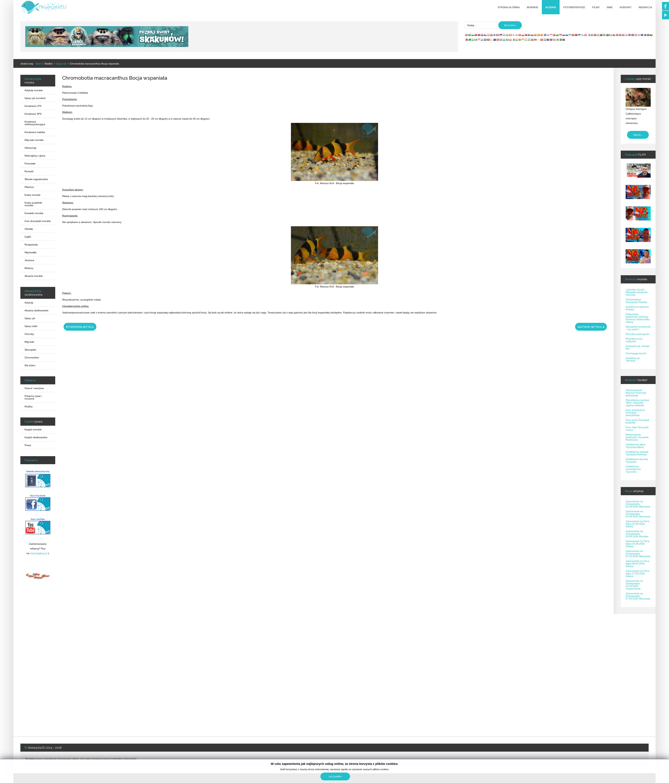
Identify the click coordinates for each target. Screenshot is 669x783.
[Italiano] (510, 34)
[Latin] (491, 39)
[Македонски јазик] (623, 34)
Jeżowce (29, 260)
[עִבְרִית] (548, 34)
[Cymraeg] (614, 34)
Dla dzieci (30, 365)
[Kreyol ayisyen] (642, 34)
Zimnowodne (32, 357)
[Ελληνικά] (504, 34)
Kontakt (626, 7)
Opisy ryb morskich (35, 98)
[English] (466, 34)
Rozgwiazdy (31, 244)
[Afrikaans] (601, 34)
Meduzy (29, 268)
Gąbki (28, 236)
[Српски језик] (560, 34)
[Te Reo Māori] (494, 39)
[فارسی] (598, 34)
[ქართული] (639, 34)
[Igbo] (476, 39)
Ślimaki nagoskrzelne (36, 179)
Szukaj (511, 25)
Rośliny (29, 406)
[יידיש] (626, 34)
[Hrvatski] (482, 34)
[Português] (526, 34)
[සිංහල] (519, 39)
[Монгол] (497, 39)
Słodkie (550, 7)
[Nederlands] (491, 34)
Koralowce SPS (33, 113)
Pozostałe (30, 163)
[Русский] (532, 34)
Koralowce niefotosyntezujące (35, 123)
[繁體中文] (479, 34)
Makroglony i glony (35, 155)
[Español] (535, 34)
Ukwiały (29, 228)
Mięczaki (29, 341)
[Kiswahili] (607, 34)
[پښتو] (548, 39)
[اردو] (645, 34)
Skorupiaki (30, 349)
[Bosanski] (651, 34)
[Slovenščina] (566, 34)
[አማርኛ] (532, 39)
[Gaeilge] (610, 34)
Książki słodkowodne (36, 437)
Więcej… (638, 135)
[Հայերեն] (629, 34)
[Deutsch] (501, 34)
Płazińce (29, 187)
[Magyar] (585, 34)
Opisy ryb (30, 318)
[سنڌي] (560, 39)
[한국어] (516, 34)
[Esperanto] (469, 39)
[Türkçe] (595, 34)
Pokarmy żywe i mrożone (33, 397)
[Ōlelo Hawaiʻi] (535, 39)
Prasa (28, 445)
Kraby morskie (32, 194)
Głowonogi (30, 147)
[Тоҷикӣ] (526, 39)
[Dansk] (488, 34)
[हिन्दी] (507, 34)
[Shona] (557, 39)
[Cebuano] (466, 39)
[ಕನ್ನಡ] (482, 39)
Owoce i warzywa (34, 388)
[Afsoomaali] (501, 39)
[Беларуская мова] (617, 34)
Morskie (532, 7)
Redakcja (645, 7)
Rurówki (29, 171)
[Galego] (582, 34)
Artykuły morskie (34, 90)
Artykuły (29, 302)
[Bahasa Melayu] (604, 34)
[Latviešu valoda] (554, 34)
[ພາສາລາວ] (488, 39)
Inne (610, 7)
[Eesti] (579, 34)
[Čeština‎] (485, 34)
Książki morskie (33, 429)
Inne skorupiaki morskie (38, 221)
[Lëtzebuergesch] (545, 39)
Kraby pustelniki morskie (33, 204)
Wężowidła (30, 252)
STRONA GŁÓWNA (509, 7)
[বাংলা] (648, 34)
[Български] (472, 34)
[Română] (529, 34)
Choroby (29, 334)
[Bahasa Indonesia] (551, 34)
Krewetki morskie (34, 213)
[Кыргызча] (541, 39)
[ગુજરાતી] (472, 39)
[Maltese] (588, 34)
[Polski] (523, 34)
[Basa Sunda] (523, 39)
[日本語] (513, 34)
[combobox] (481, 25)
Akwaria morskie (34, 276)
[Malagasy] (513, 39)
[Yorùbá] (507, 39)
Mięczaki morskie (34, 140)
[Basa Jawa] (479, 39)
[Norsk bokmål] (519, 34)
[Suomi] (494, 34)
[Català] (541, 34)
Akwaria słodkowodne (36, 310)
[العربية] (469, 34)
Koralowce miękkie (35, 132)
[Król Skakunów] (106, 36)
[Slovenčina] (563, 34)
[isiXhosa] (563, 39)
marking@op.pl (38, 553)
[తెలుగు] (504, 39)
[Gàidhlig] (554, 39)
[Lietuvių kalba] (557, 34)
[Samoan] (551, 39)
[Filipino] (545, 34)
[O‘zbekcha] (529, 39)
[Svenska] (538, 34)
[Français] (497, 34)
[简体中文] (476, 34)
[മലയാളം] (516, 39)
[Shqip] (576, 34)
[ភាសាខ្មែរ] (485, 39)
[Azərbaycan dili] (632, 34)
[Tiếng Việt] (573, 34)
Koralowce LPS (33, 106)
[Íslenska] (620, 34)
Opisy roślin (31, 326)
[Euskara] (635, 34)
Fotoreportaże (574, 7)
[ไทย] (592, 34)
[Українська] (570, 34)
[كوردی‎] (538, 39)
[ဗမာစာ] (510, 39)
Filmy (596, 7)
